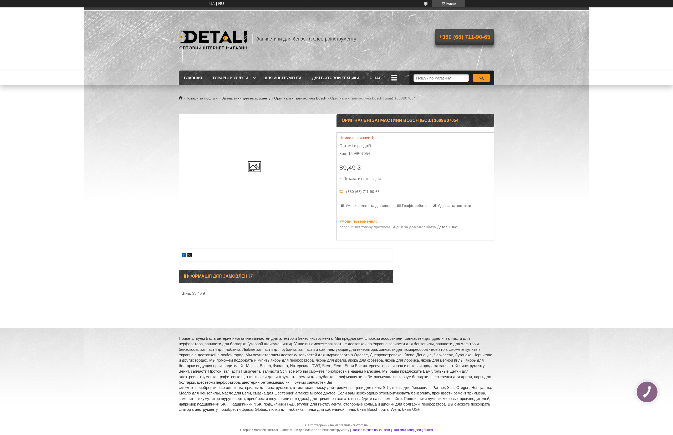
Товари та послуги (202, 98)
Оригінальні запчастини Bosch (300, 98)
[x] (189, 256)
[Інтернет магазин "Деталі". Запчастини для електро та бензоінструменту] (213, 39)
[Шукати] (481, 78)
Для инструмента (283, 78)
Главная (193, 78)
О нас (375, 78)
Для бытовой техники (335, 78)
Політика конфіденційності (413, 430)
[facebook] (184, 256)
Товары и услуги (230, 78)
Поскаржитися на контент (371, 430)
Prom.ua (362, 425)
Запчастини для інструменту (246, 98)
